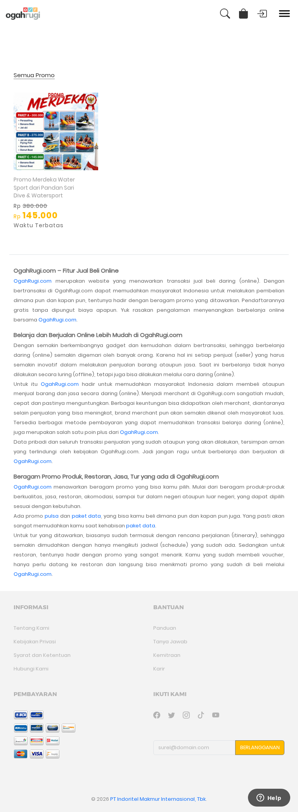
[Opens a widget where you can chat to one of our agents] (269, 798)
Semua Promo (34, 75)
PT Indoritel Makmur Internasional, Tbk (158, 799)
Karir (159, 668)
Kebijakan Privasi (35, 641)
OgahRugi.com (33, 281)
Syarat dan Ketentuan (42, 655)
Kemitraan (166, 655)
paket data (86, 516)
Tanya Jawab (170, 641)
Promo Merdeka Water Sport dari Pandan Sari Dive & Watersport (44, 187)
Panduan (164, 628)
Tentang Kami (31, 628)
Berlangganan (260, 747)
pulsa (52, 516)
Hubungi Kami (31, 668)
